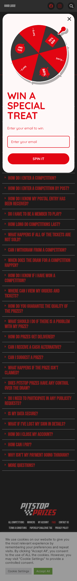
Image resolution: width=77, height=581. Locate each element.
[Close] (69, 19)
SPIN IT (38, 159)
